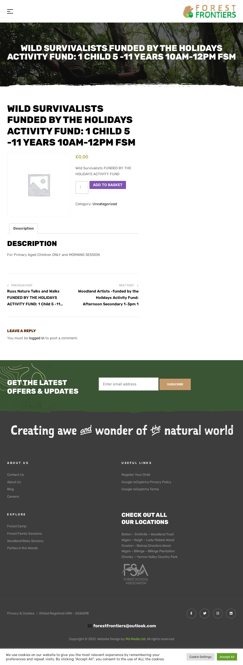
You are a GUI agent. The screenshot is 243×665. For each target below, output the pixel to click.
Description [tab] (23, 228)
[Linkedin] (231, 613)
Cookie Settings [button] (200, 657)
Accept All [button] (227, 657)
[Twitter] (205, 613)
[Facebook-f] (191, 613)
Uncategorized (105, 204)
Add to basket (107, 185)
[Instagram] (218, 613)
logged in (36, 338)
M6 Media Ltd (135, 639)
